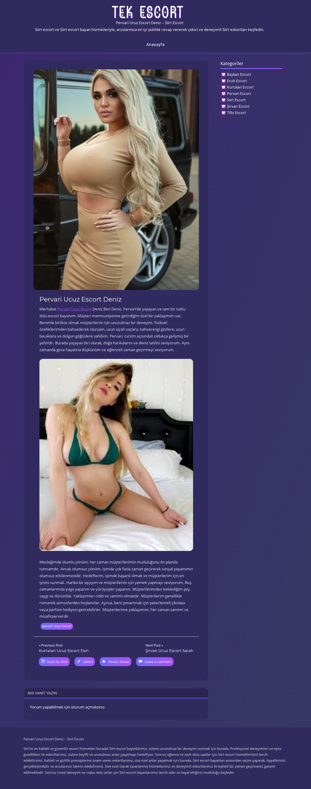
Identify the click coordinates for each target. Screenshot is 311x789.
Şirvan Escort (238, 106)
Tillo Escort (236, 112)
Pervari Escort (118, 662)
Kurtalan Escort (240, 87)
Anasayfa (155, 44)
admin (88, 662)
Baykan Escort (239, 74)
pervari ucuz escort (56, 626)
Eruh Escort (237, 80)
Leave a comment (158, 662)
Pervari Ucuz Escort (74, 309)
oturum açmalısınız (88, 707)
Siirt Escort (236, 99)
